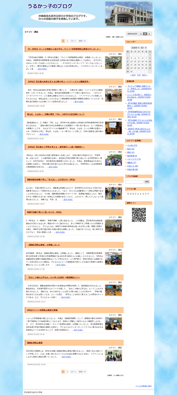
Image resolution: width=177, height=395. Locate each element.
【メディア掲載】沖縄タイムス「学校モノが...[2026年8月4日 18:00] (139, 88)
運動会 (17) (131, 163)
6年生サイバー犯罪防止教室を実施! (42, 310)
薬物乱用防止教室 (35, 343)
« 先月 (133, 75)
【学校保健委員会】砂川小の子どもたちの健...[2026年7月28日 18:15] (139, 114)
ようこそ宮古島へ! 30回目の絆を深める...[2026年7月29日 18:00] (139, 97)
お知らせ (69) (132, 166)
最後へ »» (82, 41)
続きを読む (42, 69)
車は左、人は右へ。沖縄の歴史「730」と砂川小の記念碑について (56, 114)
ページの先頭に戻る (144, 386)
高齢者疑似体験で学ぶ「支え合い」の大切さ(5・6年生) (51, 179)
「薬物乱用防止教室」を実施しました (43, 245)
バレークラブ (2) (134, 159)
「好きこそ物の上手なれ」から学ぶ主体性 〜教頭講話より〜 (53, 277)
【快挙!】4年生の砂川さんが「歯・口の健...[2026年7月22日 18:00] (139, 131)
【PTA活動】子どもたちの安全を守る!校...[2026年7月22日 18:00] (139, 122)
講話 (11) (130, 152)
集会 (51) (130, 149)
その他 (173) (132, 145)
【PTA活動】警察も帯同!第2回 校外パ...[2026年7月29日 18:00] (139, 105)
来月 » (144, 75)
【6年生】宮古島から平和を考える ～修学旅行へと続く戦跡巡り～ (56, 147)
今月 (139, 75)
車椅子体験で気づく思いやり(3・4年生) (44, 212)
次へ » (73, 41)
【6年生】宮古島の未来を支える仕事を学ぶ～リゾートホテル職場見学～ (58, 81)
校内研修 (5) (132, 156)
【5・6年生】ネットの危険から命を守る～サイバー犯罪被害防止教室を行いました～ (64, 49)
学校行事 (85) (132, 169)
